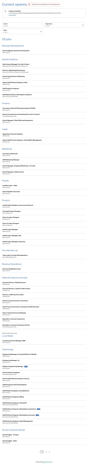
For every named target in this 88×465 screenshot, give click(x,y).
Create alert (12, 15)
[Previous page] (38, 452)
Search (5, 24)
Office (5, 30)
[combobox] (45, 26)
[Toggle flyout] (83, 25)
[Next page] (49, 452)
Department (48, 24)
